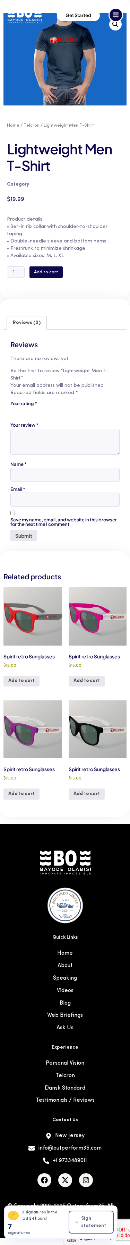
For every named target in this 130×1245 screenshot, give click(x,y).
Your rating (23, 403)
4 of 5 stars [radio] (44, 411)
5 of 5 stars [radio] (53, 411)
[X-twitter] (65, 1180)
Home (13, 125)
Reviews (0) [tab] (27, 322)
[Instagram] (86, 1180)
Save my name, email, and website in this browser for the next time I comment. (63, 522)
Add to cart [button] (21, 680)
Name (18, 464)
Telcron (32, 125)
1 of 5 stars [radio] (14, 411)
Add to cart (46, 272)
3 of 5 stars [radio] (34, 411)
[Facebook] (44, 1180)
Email (17, 489)
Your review (24, 425)
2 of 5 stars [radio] (24, 411)
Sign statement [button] (93, 1222)
